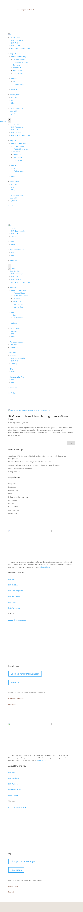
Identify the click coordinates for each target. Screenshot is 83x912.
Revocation (16, 869)
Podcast (14, 97)
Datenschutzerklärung (16, 699)
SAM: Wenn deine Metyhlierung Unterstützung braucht (38, 417)
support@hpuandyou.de (26, 10)
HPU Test (14, 43)
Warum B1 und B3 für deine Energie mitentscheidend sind (29, 462)
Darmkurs (16, 65)
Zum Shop (12, 206)
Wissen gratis (15, 95)
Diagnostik (12, 484)
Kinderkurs (17, 68)
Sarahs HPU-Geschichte (16, 507)
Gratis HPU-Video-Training (20, 49)
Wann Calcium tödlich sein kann (20, 468)
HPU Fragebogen (17, 40)
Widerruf (15, 682)
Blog (12, 103)
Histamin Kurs (18, 73)
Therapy (14, 236)
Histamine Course (14, 790)
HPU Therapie (16, 46)
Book (13, 245)
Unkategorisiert (13, 510)
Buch (15, 81)
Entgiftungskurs (18, 70)
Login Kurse (14, 114)
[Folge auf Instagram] (68, 13)
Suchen (70, 443)
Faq (12, 253)
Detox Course (13, 795)
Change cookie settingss (23, 861)
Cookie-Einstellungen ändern (25, 673)
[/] (9, 35)
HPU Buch (11, 579)
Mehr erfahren (44, 567)
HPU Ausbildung (19, 59)
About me (13, 261)
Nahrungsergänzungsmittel (18, 423)
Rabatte (14, 89)
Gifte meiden (13, 490)
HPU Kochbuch (18, 84)
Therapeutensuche (17, 108)
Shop (13, 268)
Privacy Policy (13, 886)
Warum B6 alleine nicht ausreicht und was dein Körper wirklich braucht (34, 465)
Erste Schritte (15, 37)
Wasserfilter (12, 513)
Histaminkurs (13, 602)
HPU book (11, 772)
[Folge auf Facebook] (64, 13)
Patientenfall (13, 500)
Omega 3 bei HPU (14, 472)
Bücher (14, 79)
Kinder (10, 494)
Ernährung (12, 487)
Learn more (41, 760)
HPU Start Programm (20, 62)
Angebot (13, 54)
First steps (13, 228)
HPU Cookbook (13, 778)
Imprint (11, 892)
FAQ (12, 100)
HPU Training (13, 784)
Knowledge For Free (17, 250)
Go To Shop (12, 393)
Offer (12, 242)
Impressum (12, 704)
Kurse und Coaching (18, 57)
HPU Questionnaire (18, 231)
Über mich (13, 111)
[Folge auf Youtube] (73, 13)
